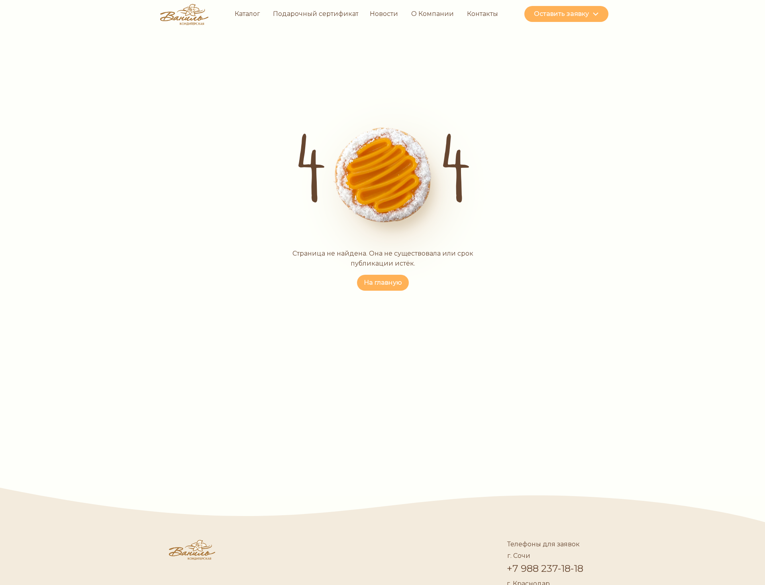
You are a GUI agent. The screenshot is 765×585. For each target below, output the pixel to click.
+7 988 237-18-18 (545, 568)
